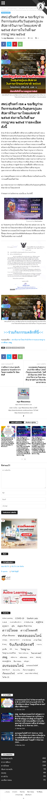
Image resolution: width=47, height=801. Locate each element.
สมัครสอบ (23, 657)
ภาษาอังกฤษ (26, 640)
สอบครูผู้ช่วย (6, 661)
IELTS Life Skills (17, 566)
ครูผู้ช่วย (39, 622)
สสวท (31, 657)
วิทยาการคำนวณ (23, 653)
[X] (9, 44)
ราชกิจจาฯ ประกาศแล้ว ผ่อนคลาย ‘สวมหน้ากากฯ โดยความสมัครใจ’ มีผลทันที (10, 371)
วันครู (16, 649)
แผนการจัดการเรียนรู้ (31, 673)
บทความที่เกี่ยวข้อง (16, 422)
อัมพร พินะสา (6, 670)
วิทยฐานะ (25, 649)
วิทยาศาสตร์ (36, 653)
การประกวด (28, 622)
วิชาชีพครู (39, 792)
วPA (10, 649)
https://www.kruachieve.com (23, 404)
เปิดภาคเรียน (16, 670)
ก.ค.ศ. (4, 622)
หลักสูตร (26, 661)
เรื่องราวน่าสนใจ (6, 769)
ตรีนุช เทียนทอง (8, 636)
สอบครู (38, 657)
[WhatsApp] (20, 44)
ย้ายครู (4, 644)
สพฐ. (5, 657)
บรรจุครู (4, 640)
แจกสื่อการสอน (6, 780)
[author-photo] (23, 393)
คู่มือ (13, 626)
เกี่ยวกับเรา (28, 795)
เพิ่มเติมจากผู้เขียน (31, 422)
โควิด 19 (5, 677)
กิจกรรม (8, 348)
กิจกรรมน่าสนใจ (12, 8)
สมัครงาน (14, 657)
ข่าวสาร (14, 792)
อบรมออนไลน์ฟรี (32, 665)
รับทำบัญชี (14, 571)
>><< (23, 332)
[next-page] (25, 459)
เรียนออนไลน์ (8, 673)
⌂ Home (7, 792)
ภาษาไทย (14, 348)
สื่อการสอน (17, 661)
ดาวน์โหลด (10, 630)
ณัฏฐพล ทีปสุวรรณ (24, 626)
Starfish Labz (32, 618)
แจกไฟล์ (19, 673)
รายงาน (39, 644)
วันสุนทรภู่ (21, 348)
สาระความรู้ (19, 795)
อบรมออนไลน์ (13, 666)
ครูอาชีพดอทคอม (9, 38)
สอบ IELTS (5, 566)
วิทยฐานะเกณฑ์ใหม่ (9, 653)
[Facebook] (3, 44)
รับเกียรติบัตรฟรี (21, 645)
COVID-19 (19, 618)
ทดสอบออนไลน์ (29, 636)
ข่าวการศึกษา (5, 762)
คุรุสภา (5, 626)
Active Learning (7, 618)
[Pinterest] (14, 44)
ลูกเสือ (4, 649)
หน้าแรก (3, 8)
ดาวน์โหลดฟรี (28, 630)
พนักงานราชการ (14, 640)
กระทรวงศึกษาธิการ (15, 622)
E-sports (4, 571)
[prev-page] (22, 459)
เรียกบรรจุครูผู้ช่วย (29, 670)
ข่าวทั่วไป (4, 776)
